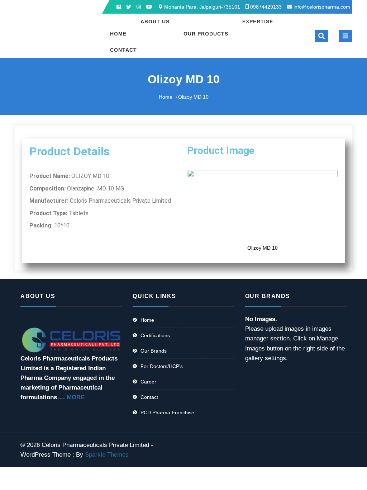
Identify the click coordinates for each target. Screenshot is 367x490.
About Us (155, 21)
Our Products (206, 34)
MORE (76, 397)
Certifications (155, 335)
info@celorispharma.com (322, 7)
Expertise (257, 21)
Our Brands (153, 351)
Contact (123, 50)
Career (148, 382)
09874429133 (265, 7)
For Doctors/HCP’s (161, 366)
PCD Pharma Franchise (167, 412)
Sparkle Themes (107, 454)
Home (118, 34)
